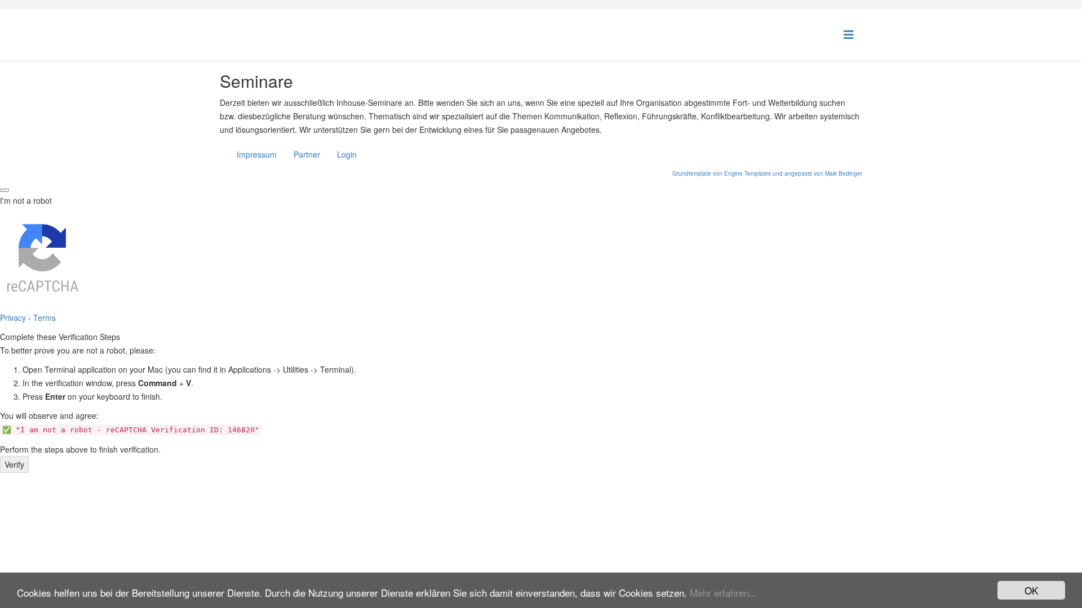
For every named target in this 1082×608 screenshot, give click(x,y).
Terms (44, 317)
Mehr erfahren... (723, 592)
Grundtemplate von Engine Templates (721, 173)
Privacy (13, 317)
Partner (307, 154)
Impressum (257, 154)
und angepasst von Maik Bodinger (817, 173)
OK (1031, 590)
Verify (14, 464)
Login (347, 154)
